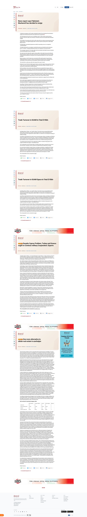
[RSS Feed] (26, 511)
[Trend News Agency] (16, 496)
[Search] (55, 7)
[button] (14, 13)
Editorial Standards (43, 500)
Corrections (42, 502)
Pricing (53, 496)
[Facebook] (16, 511)
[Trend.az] (16, 7)
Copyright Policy (66, 499)
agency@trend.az (16, 505)
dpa (44, 34)
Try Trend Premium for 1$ (26, 101)
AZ (70, 515)
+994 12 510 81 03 (16, 504)
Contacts (42, 499)
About (41, 496)
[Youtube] (20, 511)
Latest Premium (31, 498)
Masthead (42, 498)
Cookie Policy (65, 500)
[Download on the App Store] (64, 512)
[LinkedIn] (24, 511)
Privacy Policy (65, 498)
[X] (18, 511)
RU (72, 515)
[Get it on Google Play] (70, 512)
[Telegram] (22, 511)
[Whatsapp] (14, 511)
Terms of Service (66, 496)
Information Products (55, 498)
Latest (30, 496)
